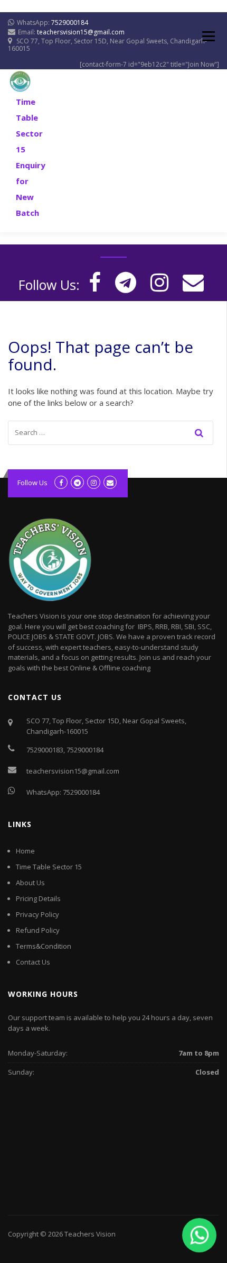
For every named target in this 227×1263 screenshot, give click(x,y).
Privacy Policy (37, 914)
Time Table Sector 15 (49, 866)
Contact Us (33, 962)
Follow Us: (49, 285)
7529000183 (44, 750)
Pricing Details (38, 898)
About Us (30, 882)
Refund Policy (38, 930)
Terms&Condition (43, 946)
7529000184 (69, 22)
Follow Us (32, 482)
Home (25, 851)
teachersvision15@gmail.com (81, 32)
